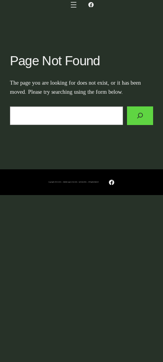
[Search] (140, 115)
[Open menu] (73, 4)
